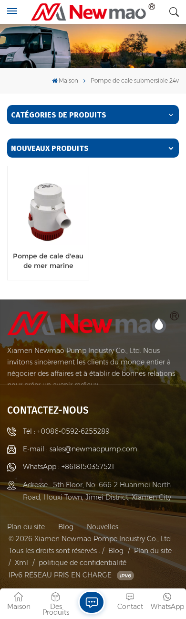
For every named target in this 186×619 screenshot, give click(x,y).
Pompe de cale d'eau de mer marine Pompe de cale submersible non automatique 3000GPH (48, 261)
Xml (21, 562)
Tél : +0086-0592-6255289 (66, 431)
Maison (68, 80)
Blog (65, 527)
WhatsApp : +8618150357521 (68, 466)
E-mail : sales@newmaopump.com (80, 449)
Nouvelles (102, 527)
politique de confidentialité (82, 562)
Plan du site (26, 527)
